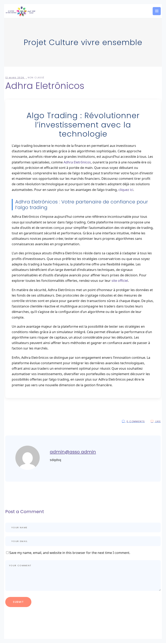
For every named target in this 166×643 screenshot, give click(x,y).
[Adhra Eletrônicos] (27, 468)
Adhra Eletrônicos (77, 162)
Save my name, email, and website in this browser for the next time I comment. (69, 552)
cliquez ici (125, 189)
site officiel (120, 280)
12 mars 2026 (15, 77)
